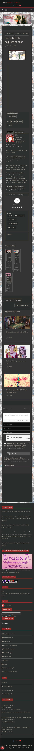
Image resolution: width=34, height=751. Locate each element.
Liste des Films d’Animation (10, 645)
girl (10, 125)
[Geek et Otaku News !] (2, 9)
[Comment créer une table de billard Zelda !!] (17, 317)
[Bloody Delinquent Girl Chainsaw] (16, 251)
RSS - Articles (7, 605)
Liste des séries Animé (9, 634)
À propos (10, 132)
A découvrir (9, 34)
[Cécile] (10, 135)
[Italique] (7, 421)
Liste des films (6, 641)
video (14, 121)
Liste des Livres (7, 656)
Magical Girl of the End (9, 279)
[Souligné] (9, 421)
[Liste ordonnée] (14, 421)
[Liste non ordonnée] (16, 421)
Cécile (14, 46)
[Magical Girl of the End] (8, 274)
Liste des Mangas (7, 653)
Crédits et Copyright (8, 668)
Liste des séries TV (8, 637)
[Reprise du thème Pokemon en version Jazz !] (17, 346)
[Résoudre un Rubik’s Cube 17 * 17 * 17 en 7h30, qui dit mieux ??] (17, 375)
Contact (5, 664)
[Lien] (22, 421)
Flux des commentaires (7, 690)
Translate (14, 616)
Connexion (28, 409)
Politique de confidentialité (10, 671)
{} (24, 420)
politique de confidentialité (17, 449)
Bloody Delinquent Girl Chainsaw (17, 257)
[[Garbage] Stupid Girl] (8, 251)
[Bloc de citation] (18, 421)
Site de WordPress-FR (7, 694)
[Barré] (11, 421)
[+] (27, 420)
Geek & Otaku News (9, 447)
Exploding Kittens (21, 305)
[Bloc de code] (20, 421)
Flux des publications (7, 686)
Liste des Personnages (9, 649)
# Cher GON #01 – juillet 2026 (13, 2)
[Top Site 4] (3, 591)
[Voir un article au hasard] (31, 10)
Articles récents (19, 132)
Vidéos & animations (22, 34)
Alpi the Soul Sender (13, 300)
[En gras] (5, 421)
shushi (20, 121)
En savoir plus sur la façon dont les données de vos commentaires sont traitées (16, 460)
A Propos (5, 660)
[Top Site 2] (2, 591)
